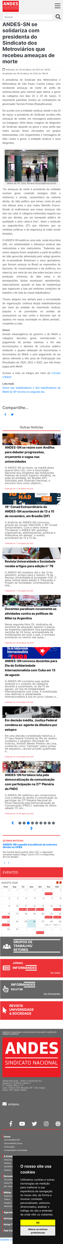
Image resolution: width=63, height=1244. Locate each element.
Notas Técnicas (12, 1224)
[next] (60, 882)
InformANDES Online (13, 1143)
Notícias (8, 1218)
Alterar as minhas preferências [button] (37, 1231)
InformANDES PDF (12, 1140)
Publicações (9, 1147)
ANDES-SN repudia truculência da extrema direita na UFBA (30, 846)
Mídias (7, 1192)
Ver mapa (40, 1087)
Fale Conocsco (12, 1230)
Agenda (8, 1212)
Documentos (11, 1176)
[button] (4, 863)
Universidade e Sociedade (15, 1150)
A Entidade (10, 1156)
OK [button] (38, 1222)
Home (7, 1136)
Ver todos (55, 972)
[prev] (57, 882)
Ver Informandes (52, 993)
